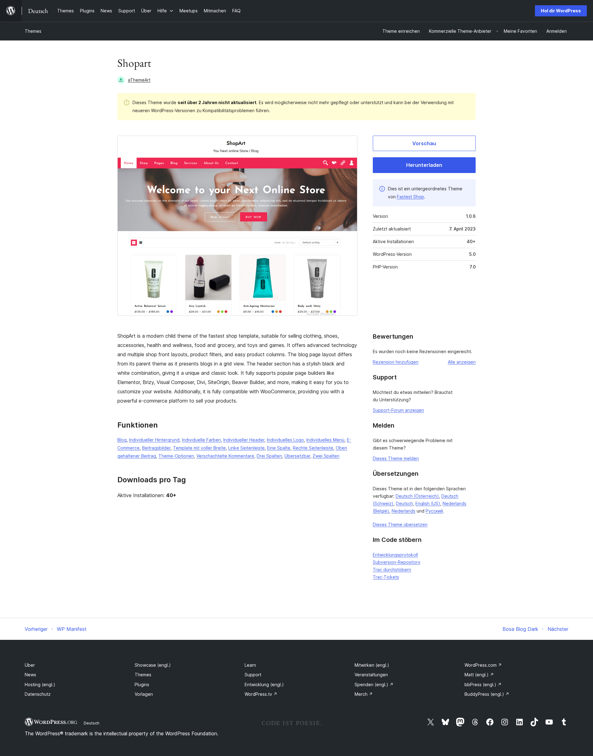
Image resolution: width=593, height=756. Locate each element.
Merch (364, 694)
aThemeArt (139, 79)
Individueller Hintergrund (154, 439)
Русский (434, 510)
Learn (250, 665)
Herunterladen (424, 165)
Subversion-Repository (396, 562)
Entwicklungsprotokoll (395, 554)
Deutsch (404, 503)
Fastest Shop (410, 196)
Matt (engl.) (479, 674)
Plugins (142, 684)
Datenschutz (38, 694)
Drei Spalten (269, 455)
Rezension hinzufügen (395, 362)
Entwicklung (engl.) (264, 684)
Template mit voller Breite (199, 447)
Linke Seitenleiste (246, 447)
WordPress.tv (261, 694)
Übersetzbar (297, 455)
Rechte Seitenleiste (313, 447)
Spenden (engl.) (374, 684)
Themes (33, 31)
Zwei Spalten (326, 455)
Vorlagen (144, 694)
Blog (122, 439)
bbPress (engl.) (483, 684)
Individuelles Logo (285, 439)
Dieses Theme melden (396, 458)
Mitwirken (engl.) (372, 665)
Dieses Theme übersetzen (400, 524)
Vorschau (424, 143)
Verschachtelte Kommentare (225, 455)
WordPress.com (483, 665)
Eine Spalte (278, 447)
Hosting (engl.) (40, 684)
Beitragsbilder (156, 447)
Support (253, 674)
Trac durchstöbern (392, 569)
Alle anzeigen (462, 362)
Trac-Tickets (386, 577)
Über (30, 665)
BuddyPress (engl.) (487, 694)
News (30, 674)
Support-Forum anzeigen (398, 410)
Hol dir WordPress (561, 10)
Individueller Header (243, 439)
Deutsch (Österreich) (417, 496)
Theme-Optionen (176, 455)
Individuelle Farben (201, 439)
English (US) (427, 503)
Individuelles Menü (325, 439)
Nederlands (403, 510)
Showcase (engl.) (153, 665)
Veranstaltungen (371, 674)
